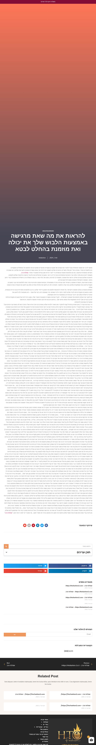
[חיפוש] (6, 546)
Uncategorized (48, 231)
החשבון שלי (44, 729)
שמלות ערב (24, 272)
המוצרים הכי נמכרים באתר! (38, 734)
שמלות (45, 722)
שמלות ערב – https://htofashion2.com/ (79, 586)
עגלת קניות (44, 732)
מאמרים (45, 741)
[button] (46, 525)
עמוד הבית (44, 719)
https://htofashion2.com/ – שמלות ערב (79, 591)
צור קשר (45, 737)
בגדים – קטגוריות (42, 727)
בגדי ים (45, 724)
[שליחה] (15, 634)
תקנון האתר (44, 739)
